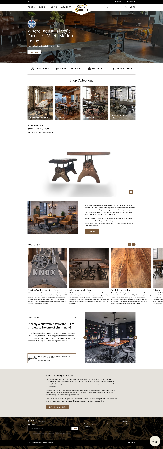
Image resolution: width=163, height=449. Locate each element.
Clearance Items (65, 7)
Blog (104, 421)
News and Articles (126, 424)
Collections (42, 7)
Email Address (31, 424)
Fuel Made (50, 442)
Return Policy (125, 421)
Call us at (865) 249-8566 (129, 2)
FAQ (85, 421)
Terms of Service (63, 433)
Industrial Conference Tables (120, 117)
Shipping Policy (88, 424)
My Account (118, 2)
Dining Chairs (89, 118)
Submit (75, 428)
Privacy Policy (55, 433)
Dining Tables (62, 118)
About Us (54, 7)
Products (31, 7)
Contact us (87, 426)
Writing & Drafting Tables (38, 118)
